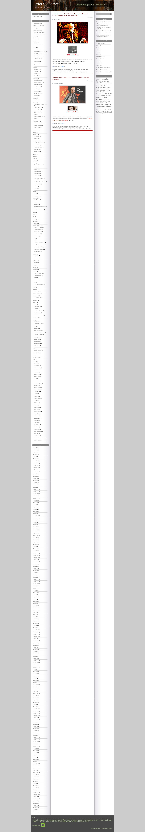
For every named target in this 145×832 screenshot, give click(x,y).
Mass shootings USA (38, 93)
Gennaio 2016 (35, 711)
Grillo (104, 93)
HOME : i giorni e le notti (37, 16)
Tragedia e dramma (36, 352)
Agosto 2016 (35, 695)
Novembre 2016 (36, 689)
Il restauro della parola (38, 227)
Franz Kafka (103, 92)
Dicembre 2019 (35, 607)
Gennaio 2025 (35, 489)
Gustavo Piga (98, 54)
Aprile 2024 (35, 509)
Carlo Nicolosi (102, 84)
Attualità (34, 47)
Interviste (34, 193)
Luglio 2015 (35, 724)
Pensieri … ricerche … (37, 225)
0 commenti (90, 17)
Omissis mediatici (37, 175)
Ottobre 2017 (35, 665)
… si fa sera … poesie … (38, 249)
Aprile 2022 (35, 546)
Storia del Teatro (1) (37, 350)
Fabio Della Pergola (37, 383)
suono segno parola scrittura (39, 209)
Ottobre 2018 (35, 638)
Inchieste (34, 191)
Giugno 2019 (35, 621)
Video (34, 359)
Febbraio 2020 (35, 603)
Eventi (35, 114)
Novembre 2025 (36, 467)
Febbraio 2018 (35, 656)
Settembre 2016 (35, 693)
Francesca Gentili (37, 385)
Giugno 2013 (35, 779)
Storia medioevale (37, 343)
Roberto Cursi (36, 429)
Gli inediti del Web (37, 127)
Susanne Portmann (37, 440)
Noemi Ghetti (36, 420)
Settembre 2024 (35, 498)
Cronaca (34, 98)
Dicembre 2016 (35, 686)
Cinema (34, 67)
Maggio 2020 (35, 596)
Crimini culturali (37, 84)
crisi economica (36, 136)
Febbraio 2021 (35, 577)
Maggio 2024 (35, 507)
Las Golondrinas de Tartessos (40, 181)
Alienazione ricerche (37, 275)
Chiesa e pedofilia (37, 61)
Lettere (34, 212)
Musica (34, 221)
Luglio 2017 (35, 671)
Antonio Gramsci (104, 82)
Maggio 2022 (35, 544)
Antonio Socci (65, 71)
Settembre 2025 (35, 471)
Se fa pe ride (35, 300)
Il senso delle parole (37, 229)
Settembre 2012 (35, 798)
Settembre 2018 (35, 640)
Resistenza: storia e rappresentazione (40, 206)
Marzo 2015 (35, 733)
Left (100, 101)
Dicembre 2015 (35, 713)
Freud (108, 91)
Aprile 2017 (35, 678)
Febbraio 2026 (35, 460)
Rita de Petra (36, 427)
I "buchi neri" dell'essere (38, 164)
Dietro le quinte (36, 71)
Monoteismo (36, 280)
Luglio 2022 (35, 539)
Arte (33, 41)
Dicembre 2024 (35, 491)
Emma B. (35, 378)
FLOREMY (98, 52)
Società (34, 302)
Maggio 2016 (35, 702)
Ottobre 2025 (35, 469)
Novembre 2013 (36, 768)
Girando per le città (37, 306)
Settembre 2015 (35, 719)
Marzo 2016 (35, 706)
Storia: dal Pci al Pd (38, 334)
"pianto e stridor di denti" (58, 71)
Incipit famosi (36, 204)
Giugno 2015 (35, 726)
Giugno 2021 (35, 568)
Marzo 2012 (35, 812)
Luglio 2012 (35, 803)
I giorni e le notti (47, 3)
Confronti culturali (37, 107)
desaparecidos (100, 87)
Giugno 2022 (35, 542)
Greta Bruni (36, 400)
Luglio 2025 (35, 476)
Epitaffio (34, 154)
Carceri (35, 304)
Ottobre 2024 (35, 496)
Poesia (34, 238)
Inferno (73, 71)
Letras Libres (98, 60)
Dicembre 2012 (35, 792)
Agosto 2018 (35, 643)
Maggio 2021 (35, 570)
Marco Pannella (77, 128)
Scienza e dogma (37, 290)
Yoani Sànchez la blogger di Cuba (102, 69)
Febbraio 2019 (35, 629)
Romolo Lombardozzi (38, 431)
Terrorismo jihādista (104, 111)
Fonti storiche (36, 321)
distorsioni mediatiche (38, 171)
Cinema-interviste (37, 69)
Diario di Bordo (36, 130)
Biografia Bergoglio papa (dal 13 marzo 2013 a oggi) (75, 69)
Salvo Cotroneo (36, 435)
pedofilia (105, 109)
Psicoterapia (36, 262)
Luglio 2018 (35, 645)
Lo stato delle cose (37, 312)
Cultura (34, 102)
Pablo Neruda (104, 108)
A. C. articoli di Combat (100, 79)
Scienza (34, 289)
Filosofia (34, 163)
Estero (34, 156)
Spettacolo (36, 118)
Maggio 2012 (35, 807)
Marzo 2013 (35, 785)
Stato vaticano (35, 317)
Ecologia (34, 132)
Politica (34, 254)
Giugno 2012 (35, 805)
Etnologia (34, 160)
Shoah (35, 326)
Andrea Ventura (105, 81)
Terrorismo (36, 95)
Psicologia (35, 265)
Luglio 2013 (35, 776)
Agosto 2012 (35, 801)
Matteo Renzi (83, 128)
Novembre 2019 (36, 610)
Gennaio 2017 (35, 684)
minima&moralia (99, 63)
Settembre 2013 (35, 772)
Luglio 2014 (35, 750)
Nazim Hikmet (107, 106)
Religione (34, 271)
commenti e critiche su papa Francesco (41, 63)
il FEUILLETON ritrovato (37, 178)
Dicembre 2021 (35, 555)
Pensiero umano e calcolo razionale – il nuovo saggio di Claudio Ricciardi (103, 36)
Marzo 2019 (35, 627)
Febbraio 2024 (35, 513)
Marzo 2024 (35, 511)
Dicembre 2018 (35, 634)
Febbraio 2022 (35, 550)
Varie (34, 355)
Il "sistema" (36, 308)
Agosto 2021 (35, 564)
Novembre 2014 (36, 741)
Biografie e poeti (37, 199)
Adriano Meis (36, 365)
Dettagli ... (72, 70)
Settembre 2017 (35, 667)
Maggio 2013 (35, 781)
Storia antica (36, 328)
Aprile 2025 (35, 482)
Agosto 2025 (35, 474)
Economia (34, 134)
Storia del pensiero (37, 337)
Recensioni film (36, 73)
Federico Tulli (102, 90)
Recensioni (35, 269)
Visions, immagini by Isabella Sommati (103, 67)
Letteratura (35, 198)
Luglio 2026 (35, 449)
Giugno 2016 (35, 700)
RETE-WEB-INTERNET (38, 315)
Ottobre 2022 (35, 533)
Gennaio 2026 (35, 463)
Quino (109, 110)
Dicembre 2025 (35, 465)
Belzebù (70, 71)
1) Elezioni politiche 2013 (37, 25)
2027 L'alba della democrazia (39, 284)
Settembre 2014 (35, 746)
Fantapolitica (36, 255)
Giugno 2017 (35, 673)
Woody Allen (88, 128)
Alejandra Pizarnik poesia (100, 43)
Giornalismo (35, 169)
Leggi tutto (75, 63)
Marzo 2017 (35, 680)
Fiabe (35, 202)
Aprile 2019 (35, 625)
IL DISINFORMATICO (100, 56)
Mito (34, 216)
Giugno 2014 (35, 752)
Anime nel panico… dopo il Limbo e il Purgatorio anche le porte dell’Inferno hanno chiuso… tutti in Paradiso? (70, 14)
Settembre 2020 (35, 588)
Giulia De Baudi (37, 398)
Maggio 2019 (35, 623)
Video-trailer (36, 75)
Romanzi (35, 188)
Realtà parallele (36, 236)
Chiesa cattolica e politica (38, 57)
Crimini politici (36, 91)
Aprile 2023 (35, 522)
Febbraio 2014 (35, 761)
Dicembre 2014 (35, 739)
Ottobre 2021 (35, 559)
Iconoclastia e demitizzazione (39, 116)
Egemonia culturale (37, 109)
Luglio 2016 (35, 697)
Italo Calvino (108, 95)
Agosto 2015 (35, 722)
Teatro (34, 348)
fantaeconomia (36, 138)
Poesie (34, 241)
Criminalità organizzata (38, 80)
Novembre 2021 (36, 557)
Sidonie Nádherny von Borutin (39, 438)
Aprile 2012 (35, 809)
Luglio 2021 (35, 566)
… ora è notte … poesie (38, 247)
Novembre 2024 (36, 493)
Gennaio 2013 (35, 790)
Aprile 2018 (35, 651)
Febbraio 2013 (35, 787)
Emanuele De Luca (37, 376)
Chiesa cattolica (35, 49)
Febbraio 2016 (35, 708)
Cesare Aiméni (36, 372)
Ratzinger (98, 111)
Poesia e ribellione (37, 251)
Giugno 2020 (35, 594)
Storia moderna (36, 345)
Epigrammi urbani (37, 112)
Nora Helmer (36, 422)
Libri (34, 214)
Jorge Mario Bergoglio (79, 71)
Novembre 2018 (36, 636)
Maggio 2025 (35, 480)
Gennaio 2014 (35, 763)
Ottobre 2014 (35, 744)
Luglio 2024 (35, 502)
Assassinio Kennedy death (38, 142)
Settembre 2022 (35, 535)
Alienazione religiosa (37, 273)
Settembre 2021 (35, 561)
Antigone (98, 82)
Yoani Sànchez (100, 114)
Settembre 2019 (35, 614)
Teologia (35, 166)
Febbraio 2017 (35, 682)
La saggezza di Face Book (38, 310)
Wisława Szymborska (104, 112)
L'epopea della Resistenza (39, 332)
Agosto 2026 (35, 447)
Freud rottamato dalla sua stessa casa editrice (104, 30)
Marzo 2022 (35, 548)
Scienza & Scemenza (36, 293)
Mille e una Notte (38, 183)
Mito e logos (35, 219)
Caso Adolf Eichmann (39, 323)
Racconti (35, 180)
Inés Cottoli (36, 405)
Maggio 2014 (35, 754)
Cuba (104, 85)
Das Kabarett (98, 45)
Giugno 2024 (35, 504)
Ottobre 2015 (35, 717)
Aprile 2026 (35, 456)
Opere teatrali (35, 223)
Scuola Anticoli (99, 65)
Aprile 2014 (35, 757)
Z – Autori (35, 363)
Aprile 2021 (35, 572)
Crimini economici (37, 89)
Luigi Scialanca (36, 413)
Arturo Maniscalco (37, 367)
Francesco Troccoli (37, 387)
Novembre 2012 (36, 794)
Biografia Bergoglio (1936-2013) (40, 51)
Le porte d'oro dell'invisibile (39, 45)
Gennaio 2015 (35, 737)
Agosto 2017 (35, 669)
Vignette (34, 361)
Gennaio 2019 (35, 632)
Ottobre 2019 (35, 612)
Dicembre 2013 (35, 765)
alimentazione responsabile (38, 34)
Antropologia (35, 39)
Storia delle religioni (37, 341)
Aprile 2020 (35, 599)
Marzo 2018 (35, 654)
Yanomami (110, 112)
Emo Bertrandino (37, 380)
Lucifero (85, 71)
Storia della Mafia (37, 151)
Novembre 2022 (36, 531)
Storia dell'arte (36, 339)
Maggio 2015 (35, 728)
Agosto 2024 (35, 500)
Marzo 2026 (35, 458)
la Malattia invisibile (37, 297)
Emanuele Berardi (37, 374)
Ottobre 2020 (35, 586)
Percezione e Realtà (37, 233)
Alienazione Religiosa (37, 30)
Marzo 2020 (35, 601)
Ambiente (34, 36)
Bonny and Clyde (37, 145)
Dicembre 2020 (35, 581)
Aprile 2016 (35, 704)
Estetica (34, 158)
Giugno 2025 (35, 478)
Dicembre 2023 (35, 517)
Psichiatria (35, 260)
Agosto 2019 (35, 616)
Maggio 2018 (35, 649)
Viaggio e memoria (36, 357)
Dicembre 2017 (35, 660)
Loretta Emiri (36, 409)
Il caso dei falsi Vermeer (38, 147)
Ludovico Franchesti (37, 411)
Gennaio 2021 (35, 579)
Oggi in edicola (36, 173)
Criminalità (35, 78)
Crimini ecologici (37, 86)
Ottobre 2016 (35, 691)
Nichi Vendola (98, 108)
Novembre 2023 (36, 520)
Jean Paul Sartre (99, 97)
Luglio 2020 (35, 592)
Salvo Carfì (36, 433)
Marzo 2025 (35, 485)
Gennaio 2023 (35, 526)
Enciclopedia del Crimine (37, 141)
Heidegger (108, 93)
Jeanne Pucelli (36, 407)
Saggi (34, 287)
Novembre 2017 (36, 662)
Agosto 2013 (35, 774)
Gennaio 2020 (35, 605)
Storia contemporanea (38, 330)
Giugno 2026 (35, 452)
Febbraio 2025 (35, 487)
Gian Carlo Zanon (37, 389)
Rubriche (34, 282)
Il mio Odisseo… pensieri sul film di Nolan (104, 33)
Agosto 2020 (35, 590)
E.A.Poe (106, 87)
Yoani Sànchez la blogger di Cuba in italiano (104, 71)
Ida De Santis (36, 402)
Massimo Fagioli (103, 104)
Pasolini (101, 109)
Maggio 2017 (35, 675)
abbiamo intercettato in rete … (39, 123)
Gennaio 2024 (35, 515)
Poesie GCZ (37, 391)
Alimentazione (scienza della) (38, 32)
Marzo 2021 (35, 575)
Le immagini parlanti (36, 196)
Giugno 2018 (35, 647)
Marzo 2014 (35, 759)
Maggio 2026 (35, 454)
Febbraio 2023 (35, 524)
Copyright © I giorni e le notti (97, 828)
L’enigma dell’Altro (37, 231)
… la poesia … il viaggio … (39, 242)
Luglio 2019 (35, 618)
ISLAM (35, 277)
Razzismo (34, 267)
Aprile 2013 (35, 783)
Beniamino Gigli (37, 369)
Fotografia (36, 42)
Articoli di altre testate (38, 125)
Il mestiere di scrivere (100, 58)
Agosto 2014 (35, 748)
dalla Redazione (35, 121)
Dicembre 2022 (35, 528)
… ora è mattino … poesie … (39, 244)
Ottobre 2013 (35, 770)
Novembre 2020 (36, 583)
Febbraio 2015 (35, 735)
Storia (34, 320)
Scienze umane (35, 295)
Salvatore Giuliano (37, 149)
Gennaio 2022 (35, 553)
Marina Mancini (37, 416)
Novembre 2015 (36, 715)
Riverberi (36, 186)
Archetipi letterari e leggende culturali (40, 104)
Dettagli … (36, 99)
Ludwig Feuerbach (103, 102)
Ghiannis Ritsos (99, 93)
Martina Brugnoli (37, 418)
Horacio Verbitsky (101, 95)
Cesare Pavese (108, 84)
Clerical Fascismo (38, 58)
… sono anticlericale (36, 23)
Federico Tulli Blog (99, 49)
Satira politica (36, 258)
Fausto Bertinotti (62, 128)
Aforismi (34, 28)
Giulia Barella (36, 396)
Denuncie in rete (99, 47)
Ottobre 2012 (35, 796)
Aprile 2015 (35, 730)
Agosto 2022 (35, 537)
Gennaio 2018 (35, 658)
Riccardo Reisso (37, 424)
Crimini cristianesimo (37, 82)
